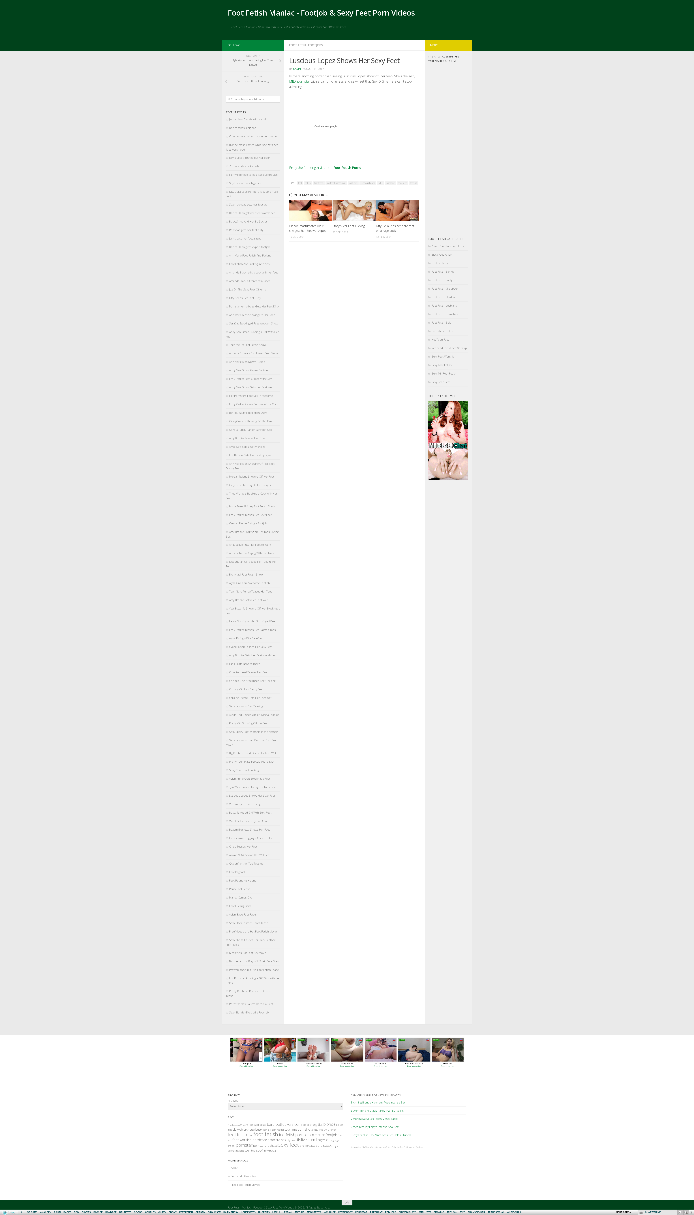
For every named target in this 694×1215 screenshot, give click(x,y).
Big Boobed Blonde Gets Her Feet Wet (252, 753)
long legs (353, 183)
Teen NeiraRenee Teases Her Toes (250, 591)
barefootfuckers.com (284, 1124)
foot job (320, 1135)
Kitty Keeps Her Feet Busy (245, 298)
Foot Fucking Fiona (240, 906)
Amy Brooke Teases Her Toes (247, 438)
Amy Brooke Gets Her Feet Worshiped (252, 655)
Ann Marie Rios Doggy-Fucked (247, 361)
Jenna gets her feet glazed (245, 238)
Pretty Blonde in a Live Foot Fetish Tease (254, 970)
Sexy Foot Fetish (442, 365)
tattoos (231, 1150)
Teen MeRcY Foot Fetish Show (247, 344)
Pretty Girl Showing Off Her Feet (248, 723)
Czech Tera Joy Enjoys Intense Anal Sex (375, 1127)
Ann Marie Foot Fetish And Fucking (250, 255)
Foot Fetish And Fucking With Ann (249, 264)
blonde (329, 1124)
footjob (331, 1134)
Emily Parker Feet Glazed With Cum (250, 378)
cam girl (267, 1129)
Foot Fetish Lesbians (444, 305)
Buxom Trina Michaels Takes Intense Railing (377, 1110)
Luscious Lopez (368, 183)
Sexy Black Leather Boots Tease (248, 923)
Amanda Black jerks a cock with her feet (253, 272)
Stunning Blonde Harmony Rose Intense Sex (378, 1102)
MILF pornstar (299, 81)
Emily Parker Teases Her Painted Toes (252, 630)
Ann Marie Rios (245, 1124)
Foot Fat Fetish (440, 263)
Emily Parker (330, 1129)
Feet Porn (419, 1147)
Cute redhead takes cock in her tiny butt (254, 136)
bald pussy (260, 1124)
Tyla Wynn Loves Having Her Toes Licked (253, 787)
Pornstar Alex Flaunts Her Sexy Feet (251, 1004)
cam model (278, 1129)
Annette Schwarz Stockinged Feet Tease (254, 353)
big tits (318, 1124)
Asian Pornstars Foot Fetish (449, 246)
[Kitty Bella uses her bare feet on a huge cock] (397, 210)
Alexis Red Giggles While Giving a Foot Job (254, 714)
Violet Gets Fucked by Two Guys (248, 821)
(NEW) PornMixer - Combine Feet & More (377, 1147)
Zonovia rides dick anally (244, 166)
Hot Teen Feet (440, 339)
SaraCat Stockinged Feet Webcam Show (253, 323)
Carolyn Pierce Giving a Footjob (248, 523)
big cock (307, 1124)
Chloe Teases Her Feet (243, 846)
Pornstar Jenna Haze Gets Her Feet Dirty (254, 306)
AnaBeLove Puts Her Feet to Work (250, 544)
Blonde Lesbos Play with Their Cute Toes (254, 961)
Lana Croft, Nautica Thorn (244, 664)
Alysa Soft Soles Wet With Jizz (247, 446)
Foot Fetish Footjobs (306, 45)
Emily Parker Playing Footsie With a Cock (253, 404)
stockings (330, 1145)
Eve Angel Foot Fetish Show (246, 574)
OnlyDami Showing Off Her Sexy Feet (251, 485)
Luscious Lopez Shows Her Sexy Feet (252, 795)
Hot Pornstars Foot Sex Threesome (251, 395)
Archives (233, 1100)
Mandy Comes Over (241, 897)
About (234, 1167)
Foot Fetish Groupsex (445, 288)
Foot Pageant (237, 872)
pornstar (390, 183)
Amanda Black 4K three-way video (250, 281)
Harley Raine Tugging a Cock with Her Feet (254, 838)
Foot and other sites (243, 1176)
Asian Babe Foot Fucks (243, 914)
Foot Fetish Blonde (443, 271)
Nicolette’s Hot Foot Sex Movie (247, 953)
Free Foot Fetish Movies (245, 1184)
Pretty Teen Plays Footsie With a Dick (251, 761)
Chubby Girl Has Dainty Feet (246, 689)
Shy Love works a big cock (245, 183)
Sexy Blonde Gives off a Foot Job (249, 1012)
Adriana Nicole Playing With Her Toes (251, 553)
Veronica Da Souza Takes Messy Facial (374, 1118)
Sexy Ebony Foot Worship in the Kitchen (253, 731)
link (691, 1158)
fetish (308, 183)
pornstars (259, 1145)
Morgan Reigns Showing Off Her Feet (251, 476)
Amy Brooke (233, 1125)
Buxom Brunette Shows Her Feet (249, 829)
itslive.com (306, 1139)
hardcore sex (277, 1140)
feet (300, 183)
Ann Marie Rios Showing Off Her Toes (252, 315)
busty (259, 1129)
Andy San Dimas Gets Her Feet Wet (251, 387)
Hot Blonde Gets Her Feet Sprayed (250, 455)
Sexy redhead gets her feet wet (248, 204)
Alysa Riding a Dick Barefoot (246, 638)
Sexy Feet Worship (443, 356)
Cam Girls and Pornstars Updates (376, 1095)
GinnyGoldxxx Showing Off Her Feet (251, 421)
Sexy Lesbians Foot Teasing (246, 706)
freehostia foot (356, 1147)
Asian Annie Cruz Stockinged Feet (249, 778)
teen (247, 1150)
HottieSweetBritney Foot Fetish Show (252, 506)
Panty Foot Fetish (239, 889)
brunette (249, 1129)
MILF (380, 183)
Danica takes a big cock (243, 128)
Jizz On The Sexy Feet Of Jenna (248, 289)
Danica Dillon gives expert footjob (249, 247)
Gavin (297, 68)
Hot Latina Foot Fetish (445, 331)
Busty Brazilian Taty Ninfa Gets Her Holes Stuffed (381, 1135)
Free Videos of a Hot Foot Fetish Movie (253, 931)
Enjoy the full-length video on (325, 167)
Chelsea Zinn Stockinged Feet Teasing (252, 681)
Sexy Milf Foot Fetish (444, 373)
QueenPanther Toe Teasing (246, 863)
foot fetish (318, 183)
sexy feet (402, 183)
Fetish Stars (396, 1147)
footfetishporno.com (336, 183)
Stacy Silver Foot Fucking (349, 226)
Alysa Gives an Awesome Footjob (249, 583)
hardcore (259, 1139)
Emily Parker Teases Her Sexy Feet (250, 515)
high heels (291, 1140)
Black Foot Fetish (442, 254)
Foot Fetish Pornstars (445, 314)
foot (250, 1135)
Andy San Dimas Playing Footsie (248, 370)
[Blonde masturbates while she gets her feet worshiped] (310, 210)
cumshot (305, 1129)
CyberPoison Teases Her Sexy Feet (250, 647)
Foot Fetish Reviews (407, 1147)
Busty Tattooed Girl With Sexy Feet (250, 812)
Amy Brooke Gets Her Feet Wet (248, 600)
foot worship (242, 1139)
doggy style (317, 1129)
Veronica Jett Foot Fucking (244, 804)
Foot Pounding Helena (242, 880)
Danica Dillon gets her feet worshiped (252, 213)
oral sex (231, 1145)
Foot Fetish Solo (441, 322)
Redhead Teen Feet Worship (449, 348)
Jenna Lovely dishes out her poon (250, 157)
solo (319, 1145)
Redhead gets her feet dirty (246, 230)
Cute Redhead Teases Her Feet (248, 672)
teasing (413, 183)
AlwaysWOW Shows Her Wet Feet (249, 855)
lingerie (322, 1139)
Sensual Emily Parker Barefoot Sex (250, 429)
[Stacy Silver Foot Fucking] (354, 210)
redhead (272, 1146)
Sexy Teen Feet (441, 382)
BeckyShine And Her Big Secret (248, 221)
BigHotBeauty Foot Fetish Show (248, 412)
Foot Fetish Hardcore (444, 297)
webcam (273, 1150)
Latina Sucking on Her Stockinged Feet (252, 621)
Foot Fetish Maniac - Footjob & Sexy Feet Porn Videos (321, 12)
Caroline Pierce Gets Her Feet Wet (250, 698)
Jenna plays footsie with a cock (248, 119)
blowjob (237, 1129)
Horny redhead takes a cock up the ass (253, 174)
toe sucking (258, 1150)
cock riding (290, 1129)
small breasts (307, 1145)
